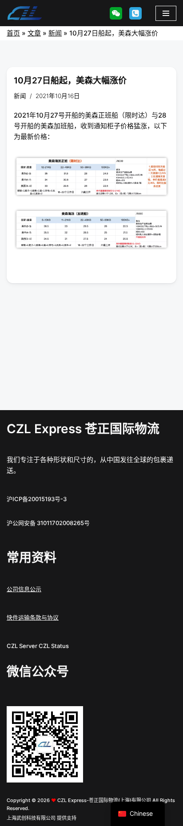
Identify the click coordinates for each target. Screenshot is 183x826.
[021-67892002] (135, 13)
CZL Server (22, 645)
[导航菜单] (165, 13)
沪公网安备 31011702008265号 (48, 522)
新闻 (55, 33)
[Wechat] (116, 13)
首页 (13, 33)
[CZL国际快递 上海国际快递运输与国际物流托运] (24, 13)
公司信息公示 (24, 589)
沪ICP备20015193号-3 (37, 498)
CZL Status (54, 645)
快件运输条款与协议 (33, 617)
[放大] (71, 717)
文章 (34, 33)
